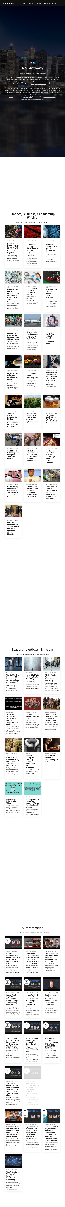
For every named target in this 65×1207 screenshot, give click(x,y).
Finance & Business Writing (32, 3)
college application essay (38, 84)
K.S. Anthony (8, 3)
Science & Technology (51, 3)
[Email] (31, 63)
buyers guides (28, 97)
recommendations (31, 99)
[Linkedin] (34, 63)
